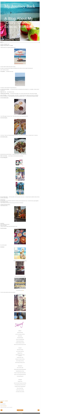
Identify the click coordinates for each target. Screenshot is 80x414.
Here (23, 290)
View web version (20, 411)
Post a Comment (3, 405)
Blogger (22, 413)
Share (1, 402)
